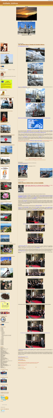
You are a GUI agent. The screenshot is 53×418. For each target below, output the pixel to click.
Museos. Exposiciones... (3, 361)
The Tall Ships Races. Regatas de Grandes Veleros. (31, 44)
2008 (2, 344)
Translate (14, 69)
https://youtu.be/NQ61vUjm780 (22, 360)
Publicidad (2, 363)
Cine (1, 349)
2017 (2, 330)
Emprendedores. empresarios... (4, 352)
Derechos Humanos (3, 351)
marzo (2, 338)
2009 (2, 343)
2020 (2, 328)
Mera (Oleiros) (2, 359)
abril (2, 337)
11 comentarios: (25, 179)
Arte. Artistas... (2, 348)
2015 (2, 339)
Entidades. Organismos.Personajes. (5, 353)
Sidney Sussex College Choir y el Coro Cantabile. (31, 182)
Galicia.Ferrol (2, 356)
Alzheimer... (2, 347)
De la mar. (2, 350)
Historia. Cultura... (3, 357)
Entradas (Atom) (24, 368)
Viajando (1, 367)
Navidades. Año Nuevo (3, 362)
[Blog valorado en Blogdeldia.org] (3, 411)
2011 (2, 342)
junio (2, 336)
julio (2, 334)
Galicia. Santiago (2, 355)
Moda (1, 360)
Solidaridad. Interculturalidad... (4, 365)
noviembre (3, 332)
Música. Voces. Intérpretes (22, 365)
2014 (2, 340)
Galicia (1, 354)
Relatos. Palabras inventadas (4, 364)
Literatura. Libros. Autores (3, 358)
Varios (1, 366)
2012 (2, 341)
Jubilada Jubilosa (10, 3)
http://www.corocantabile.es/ (21, 357)
